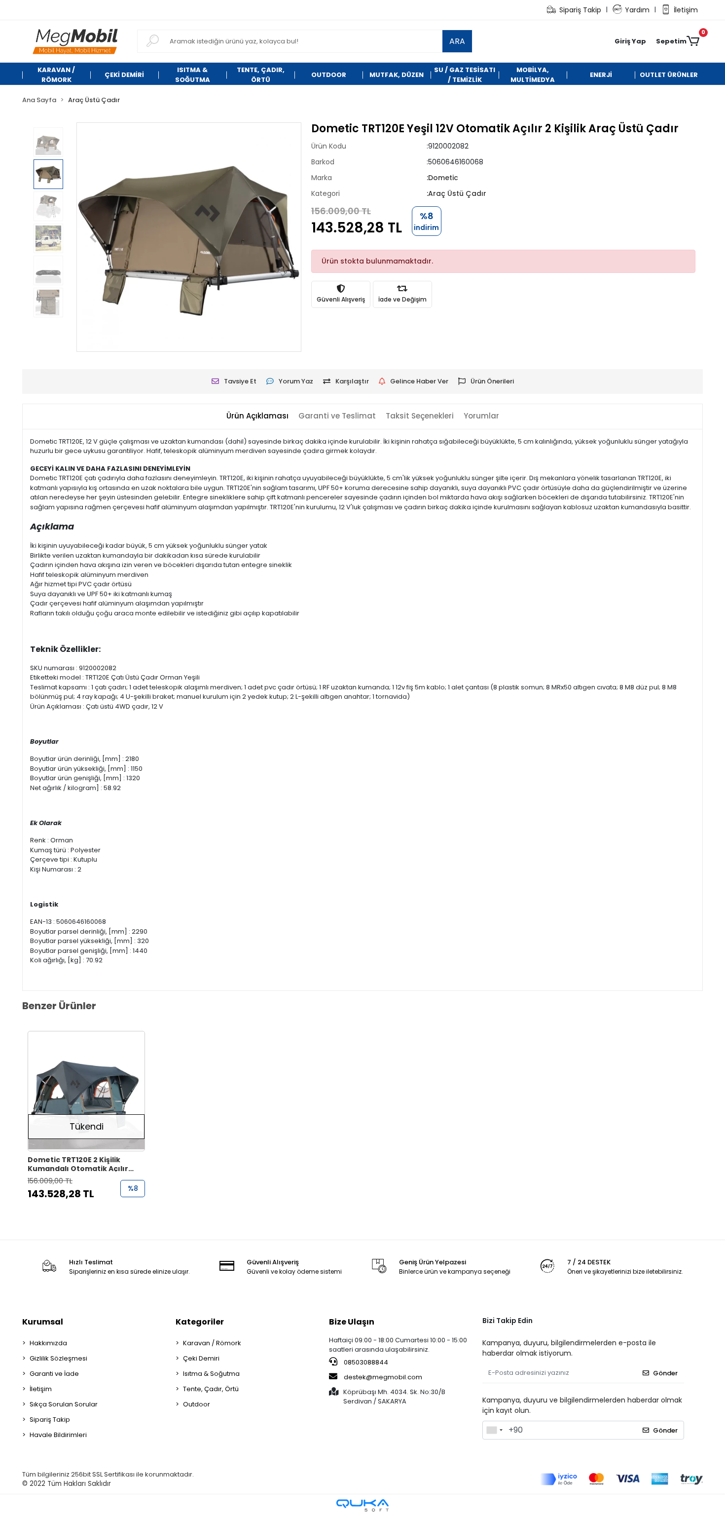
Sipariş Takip (580, 10)
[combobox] (494, 1430)
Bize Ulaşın (351, 1321)
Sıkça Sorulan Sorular (64, 1404)
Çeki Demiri (201, 1358)
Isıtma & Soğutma (211, 1373)
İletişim (686, 10)
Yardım (637, 10)
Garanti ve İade (54, 1373)
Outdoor (196, 1404)
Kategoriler (200, 1321)
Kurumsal (42, 1321)
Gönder (665, 1373)
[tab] (257, 416)
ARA (457, 41)
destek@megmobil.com (383, 1377)
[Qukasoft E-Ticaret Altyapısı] (362, 1505)
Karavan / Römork (212, 1343)
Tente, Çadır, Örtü (211, 1389)
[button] (630, 41)
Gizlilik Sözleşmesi (58, 1358)
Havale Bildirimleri (58, 1435)
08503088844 (365, 1362)
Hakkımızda (48, 1343)
